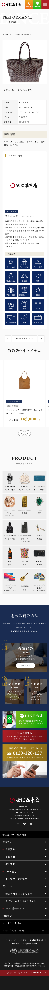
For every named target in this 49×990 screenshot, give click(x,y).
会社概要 (22, 940)
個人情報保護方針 (37, 940)
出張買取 (10, 856)
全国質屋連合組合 (30, 943)
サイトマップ (10, 940)
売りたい (7, 842)
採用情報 (15, 943)
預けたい (7, 915)
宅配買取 (10, 864)
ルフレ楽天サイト (14, 908)
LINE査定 (10, 871)
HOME (5, 34)
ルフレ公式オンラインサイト (20, 901)
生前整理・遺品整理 (16, 878)
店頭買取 (10, 849)
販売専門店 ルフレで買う (18, 893)
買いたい (7, 886)
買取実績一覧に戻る (24, 338)
